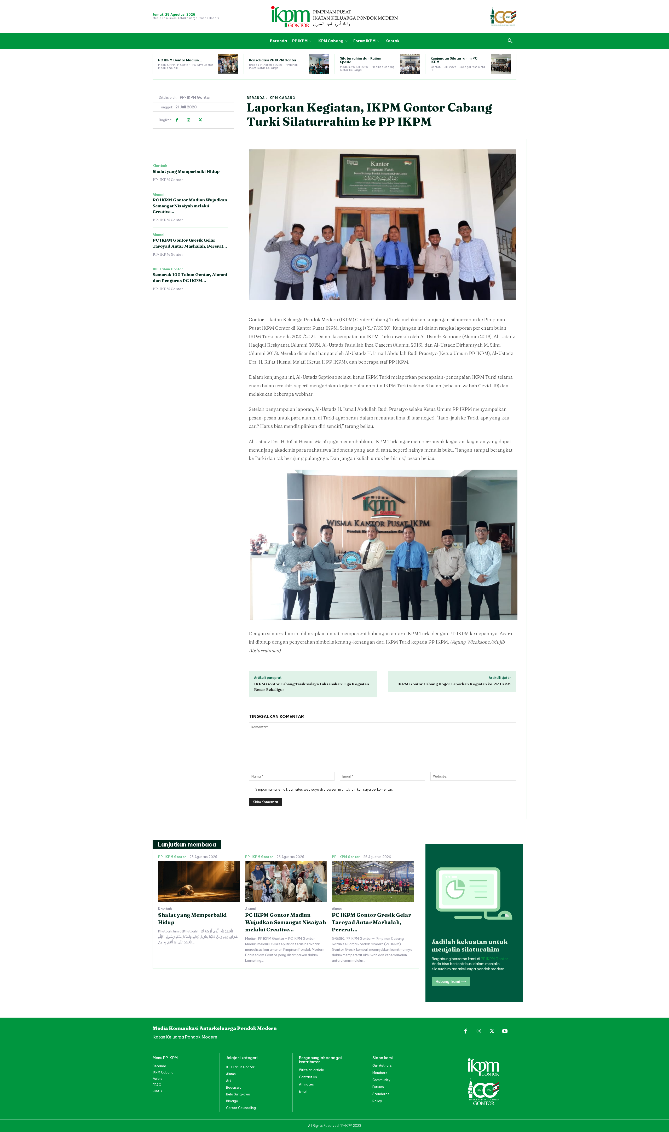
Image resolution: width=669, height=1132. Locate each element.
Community (381, 1080)
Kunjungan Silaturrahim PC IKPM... (454, 60)
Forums (378, 1087)
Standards (380, 1094)
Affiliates (306, 1084)
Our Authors (382, 1065)
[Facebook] (176, 120)
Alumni (158, 194)
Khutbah (160, 166)
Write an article (311, 1070)
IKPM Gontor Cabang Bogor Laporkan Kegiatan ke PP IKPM (454, 683)
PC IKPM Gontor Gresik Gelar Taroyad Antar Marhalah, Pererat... (371, 922)
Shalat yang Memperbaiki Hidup (186, 171)
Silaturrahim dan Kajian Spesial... (360, 60)
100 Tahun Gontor (168, 269)
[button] (510, 41)
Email (303, 1091)
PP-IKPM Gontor (195, 97)
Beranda (256, 98)
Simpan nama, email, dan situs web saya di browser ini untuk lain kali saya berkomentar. (324, 789)
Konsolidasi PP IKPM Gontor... (274, 60)
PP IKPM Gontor (495, 958)
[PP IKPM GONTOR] (334, 16)
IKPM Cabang (281, 98)
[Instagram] (188, 120)
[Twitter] (200, 120)
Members (379, 1073)
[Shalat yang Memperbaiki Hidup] (199, 881)
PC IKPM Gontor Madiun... (180, 60)
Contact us (308, 1077)
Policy (377, 1101)
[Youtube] (505, 1031)
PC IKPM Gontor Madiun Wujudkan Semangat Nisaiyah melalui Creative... (190, 205)
